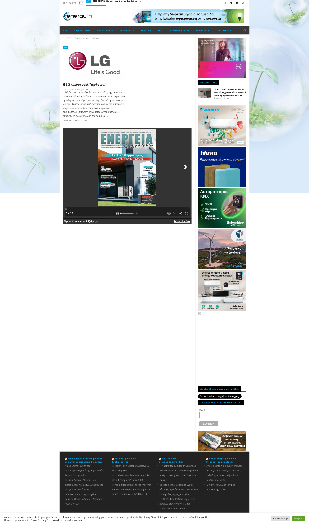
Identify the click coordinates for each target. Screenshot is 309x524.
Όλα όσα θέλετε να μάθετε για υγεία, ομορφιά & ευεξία (84, 460)
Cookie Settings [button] (280, 518)
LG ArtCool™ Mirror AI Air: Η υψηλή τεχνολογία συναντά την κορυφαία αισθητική (230, 92)
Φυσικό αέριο (105, 30)
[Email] (237, 3)
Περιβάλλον (127, 30)
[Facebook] (225, 3)
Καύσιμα (146, 30)
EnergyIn (80, 90)
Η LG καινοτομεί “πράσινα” (84, 84)
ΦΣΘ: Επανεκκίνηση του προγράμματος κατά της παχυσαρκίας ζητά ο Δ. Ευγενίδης (84, 470)
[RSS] (243, 3)
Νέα (65, 30)
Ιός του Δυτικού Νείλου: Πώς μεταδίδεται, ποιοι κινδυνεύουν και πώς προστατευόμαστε (84, 484)
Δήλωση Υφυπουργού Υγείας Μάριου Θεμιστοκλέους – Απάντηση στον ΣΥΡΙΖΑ (84, 499)
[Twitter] (231, 3)
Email (202, 410)
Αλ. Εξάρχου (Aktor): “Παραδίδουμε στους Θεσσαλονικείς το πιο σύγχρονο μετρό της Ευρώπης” (131, 3)
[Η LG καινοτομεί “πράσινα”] (94, 63)
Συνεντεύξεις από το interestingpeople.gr (221, 460)
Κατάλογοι (202, 30)
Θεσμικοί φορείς (179, 30)
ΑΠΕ (160, 30)
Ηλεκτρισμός (82, 30)
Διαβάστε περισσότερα (75, 121)
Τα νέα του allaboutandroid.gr (171, 460)
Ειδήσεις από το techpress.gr (124, 460)
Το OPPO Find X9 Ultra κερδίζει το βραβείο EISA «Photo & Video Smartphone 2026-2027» (177, 503)
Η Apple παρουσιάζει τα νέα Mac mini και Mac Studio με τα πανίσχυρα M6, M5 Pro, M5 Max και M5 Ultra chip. (131, 489)
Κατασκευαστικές (96, 3)
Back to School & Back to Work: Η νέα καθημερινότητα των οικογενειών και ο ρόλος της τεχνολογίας (179, 489)
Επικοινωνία (223, 30)
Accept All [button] (298, 518)
